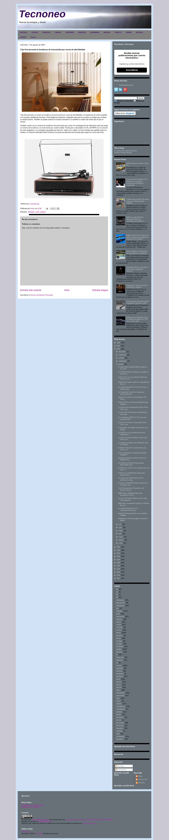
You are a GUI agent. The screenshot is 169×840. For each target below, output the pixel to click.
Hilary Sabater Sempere (40, 820)
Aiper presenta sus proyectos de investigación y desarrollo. (136, 252)
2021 (118, 553)
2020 (118, 556)
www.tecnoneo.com (45, 821)
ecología (119, 641)
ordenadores (120, 693)
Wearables (120, 739)
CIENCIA (58, 32)
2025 (118, 346)
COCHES (35, 32)
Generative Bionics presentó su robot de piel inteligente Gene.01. (137, 269)
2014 (118, 575)
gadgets (43, 212)
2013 (118, 578)
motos (118, 679)
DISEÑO (129, 32)
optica (118, 690)
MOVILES (107, 32)
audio (37, 212)
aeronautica (120, 600)
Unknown (141, 783)
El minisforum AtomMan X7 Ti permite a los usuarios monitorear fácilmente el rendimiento (137, 182)
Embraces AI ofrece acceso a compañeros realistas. (137, 286)
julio (120, 524)
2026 (118, 343)
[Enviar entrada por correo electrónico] (46, 208)
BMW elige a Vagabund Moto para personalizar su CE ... (130, 494)
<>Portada (25, 832)
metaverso (120, 674)
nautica (118, 685)
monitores (119, 676)
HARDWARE (94, 32)
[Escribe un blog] (53, 208)
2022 (118, 550)
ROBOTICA (46, 32)
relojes (118, 701)
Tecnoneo (42, 13)
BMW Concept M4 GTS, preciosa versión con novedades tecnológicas (135, 219)
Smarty (33, 37)
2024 (118, 349)
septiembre (123, 361)
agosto (121, 364)
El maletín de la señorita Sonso (32, 805)
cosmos (119, 630)
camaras (119, 619)
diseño (118, 633)
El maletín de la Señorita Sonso (125, 151)
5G (117, 592)
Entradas (120, 766)
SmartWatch (120, 709)
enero (121, 543)
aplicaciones (120, 603)
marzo (121, 537)
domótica (119, 636)
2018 (118, 563)
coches (118, 625)
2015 (118, 572)
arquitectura (120, 606)
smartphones (120, 706)
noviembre (122, 355)
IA (117, 655)
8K (117, 597)
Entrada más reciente (30, 290)
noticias (119, 687)
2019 (118, 559)
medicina (119, 671)
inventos (119, 665)
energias (119, 644)
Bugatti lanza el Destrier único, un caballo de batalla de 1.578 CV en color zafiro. (137, 319)
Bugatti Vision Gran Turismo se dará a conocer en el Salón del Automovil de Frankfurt (137, 237)
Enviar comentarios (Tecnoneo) (42, 295)
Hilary (140, 776)
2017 (118, 566)
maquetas (119, 668)
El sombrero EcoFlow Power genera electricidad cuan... (131, 464)
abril (120, 534)
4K (117, 589)
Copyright (38, 833)
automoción (120, 616)
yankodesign (34, 204)
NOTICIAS (139, 32)
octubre (121, 358)
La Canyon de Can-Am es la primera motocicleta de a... (131, 393)
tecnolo (118, 720)
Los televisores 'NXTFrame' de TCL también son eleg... (131, 479)
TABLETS (118, 32)
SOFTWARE (70, 32)
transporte (119, 728)
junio (120, 527)
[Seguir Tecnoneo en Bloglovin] (125, 114)
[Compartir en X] (56, 208)
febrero (121, 540)
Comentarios (122, 770)
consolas (119, 627)
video (118, 734)
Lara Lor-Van (142, 779)
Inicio (66, 290)
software (119, 712)
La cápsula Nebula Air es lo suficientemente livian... (128, 509)
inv (117, 663)
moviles (119, 682)
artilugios (31, 212)
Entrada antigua (100, 290)
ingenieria (119, 660)
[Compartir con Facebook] (58, 208)
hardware (119, 652)
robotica (119, 704)
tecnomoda (120, 723)
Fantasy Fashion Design (123, 153)
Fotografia (119, 646)
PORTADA (23, 32)
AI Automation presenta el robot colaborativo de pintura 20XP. (137, 302)
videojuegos (120, 736)
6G (117, 595)
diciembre (122, 352)
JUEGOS (23, 37)
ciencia (118, 622)
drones (118, 638)
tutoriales (119, 731)
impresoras (120, 657)
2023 (118, 547)
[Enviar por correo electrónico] (51, 208)
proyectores (120, 695)
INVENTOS (82, 32)
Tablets (118, 714)
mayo (121, 530)
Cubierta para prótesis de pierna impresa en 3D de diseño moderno (137, 201)
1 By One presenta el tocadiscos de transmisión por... (131, 489)
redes (118, 698)
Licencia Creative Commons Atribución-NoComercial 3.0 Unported (88, 820)
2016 (118, 569)
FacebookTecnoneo (126, 85)
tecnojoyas (120, 717)
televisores (120, 725)
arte (117, 608)
